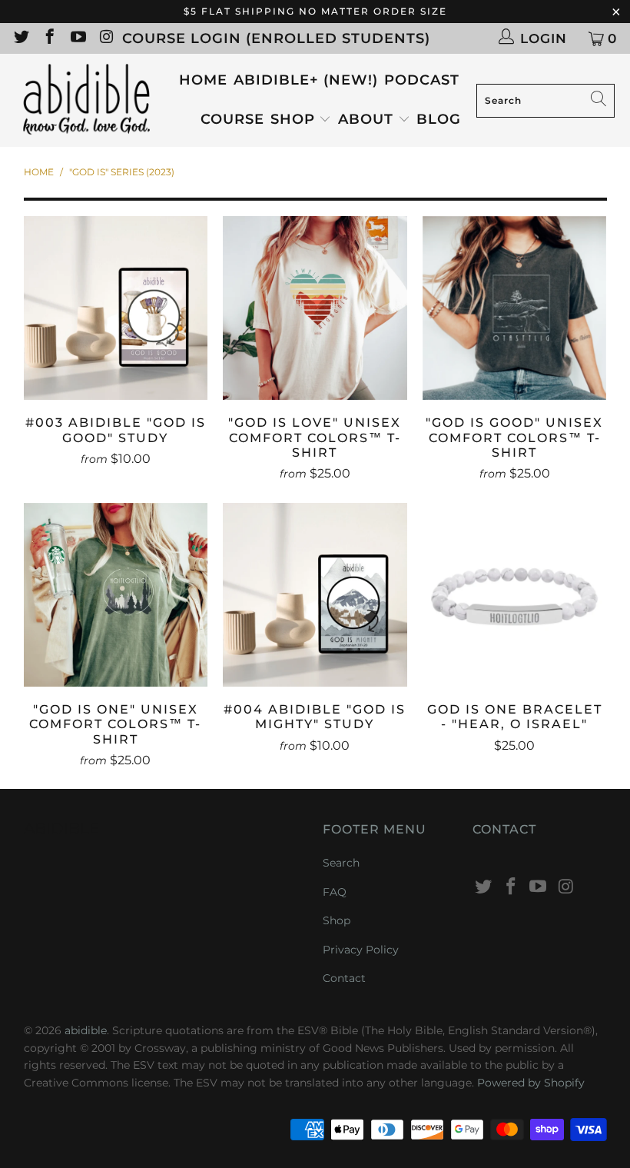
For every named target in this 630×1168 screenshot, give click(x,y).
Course (232, 119)
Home (203, 80)
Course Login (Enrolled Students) (276, 38)
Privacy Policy (361, 950)
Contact (344, 978)
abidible (86, 1030)
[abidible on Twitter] (20, 38)
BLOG (438, 119)
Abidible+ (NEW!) (306, 80)
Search (341, 863)
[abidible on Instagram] (105, 38)
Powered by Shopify (531, 1083)
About (368, 119)
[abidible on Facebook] (49, 38)
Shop (292, 119)
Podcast (421, 80)
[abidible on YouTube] (77, 38)
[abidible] (86, 100)
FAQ (334, 892)
